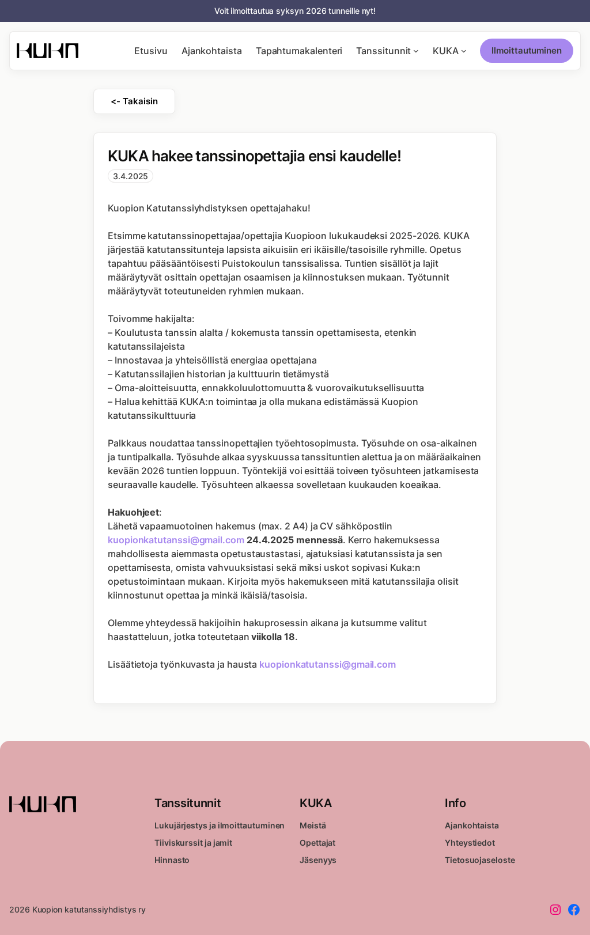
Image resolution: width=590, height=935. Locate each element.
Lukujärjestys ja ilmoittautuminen (219, 825)
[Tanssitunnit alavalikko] (416, 51)
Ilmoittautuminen (526, 50)
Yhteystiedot (470, 842)
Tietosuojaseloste (480, 860)
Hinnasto (172, 860)
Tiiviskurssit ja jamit (193, 842)
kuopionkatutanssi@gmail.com (176, 540)
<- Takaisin (134, 101)
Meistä (313, 825)
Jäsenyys (318, 860)
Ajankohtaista (472, 825)
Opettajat (317, 842)
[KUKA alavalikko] (464, 51)
